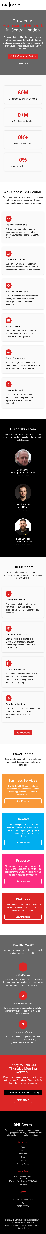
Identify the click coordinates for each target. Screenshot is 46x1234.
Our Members (23, 1150)
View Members (23, 732)
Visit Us (23, 1161)
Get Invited (23, 1185)
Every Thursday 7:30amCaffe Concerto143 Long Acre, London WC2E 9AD (23, 1178)
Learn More (23, 64)
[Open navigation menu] (40, 5)
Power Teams (23, 1154)
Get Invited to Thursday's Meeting (23, 1092)
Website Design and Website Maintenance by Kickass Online (23, 1227)
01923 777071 (23, 1100)
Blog (23, 1157)
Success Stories (23, 1164)
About (23, 1147)
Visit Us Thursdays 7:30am (23, 56)
